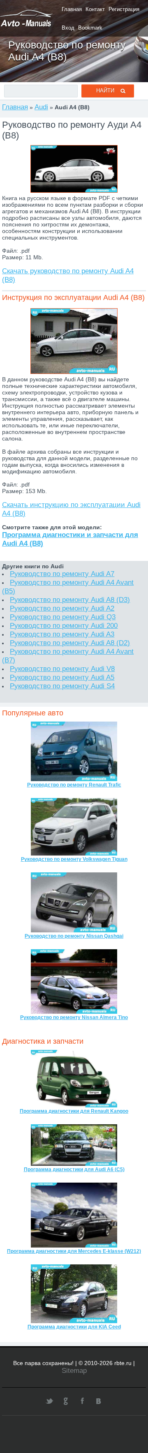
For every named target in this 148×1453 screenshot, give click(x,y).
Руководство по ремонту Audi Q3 (63, 617)
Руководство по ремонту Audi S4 (62, 686)
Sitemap (74, 1370)
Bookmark (90, 28)
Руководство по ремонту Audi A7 (62, 574)
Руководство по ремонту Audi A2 (62, 608)
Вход (68, 28)
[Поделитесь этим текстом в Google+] (66, 1401)
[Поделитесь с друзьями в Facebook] (82, 1401)
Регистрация (124, 9)
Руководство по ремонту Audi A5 (62, 677)
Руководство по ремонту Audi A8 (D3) (70, 599)
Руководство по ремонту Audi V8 (62, 668)
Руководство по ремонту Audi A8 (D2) (70, 643)
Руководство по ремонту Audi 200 (64, 625)
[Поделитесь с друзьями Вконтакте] (99, 1401)
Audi (41, 107)
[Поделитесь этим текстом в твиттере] (49, 1401)
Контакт (95, 9)
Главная (72, 9)
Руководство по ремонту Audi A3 (62, 634)
